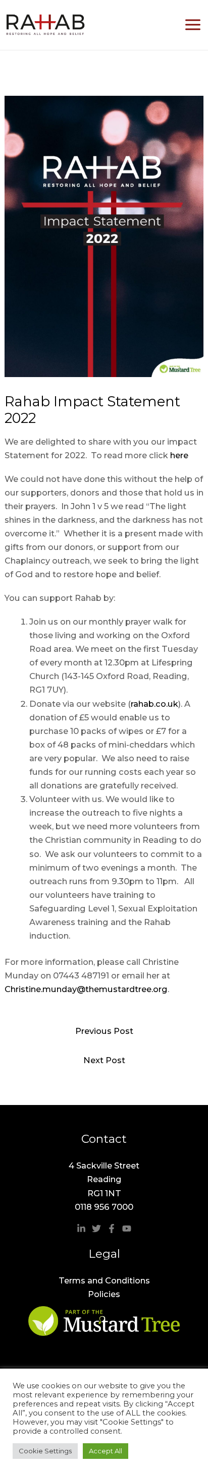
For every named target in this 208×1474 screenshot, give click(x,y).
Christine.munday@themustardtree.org (86, 989)
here (179, 455)
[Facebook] (111, 1228)
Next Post (104, 1060)
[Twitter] (96, 1228)
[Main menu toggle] (192, 25)
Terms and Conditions (104, 1280)
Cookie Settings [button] (45, 1451)
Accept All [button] (105, 1451)
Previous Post (104, 1031)
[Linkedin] (81, 1228)
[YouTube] (126, 1228)
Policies (104, 1294)
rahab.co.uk (154, 704)
